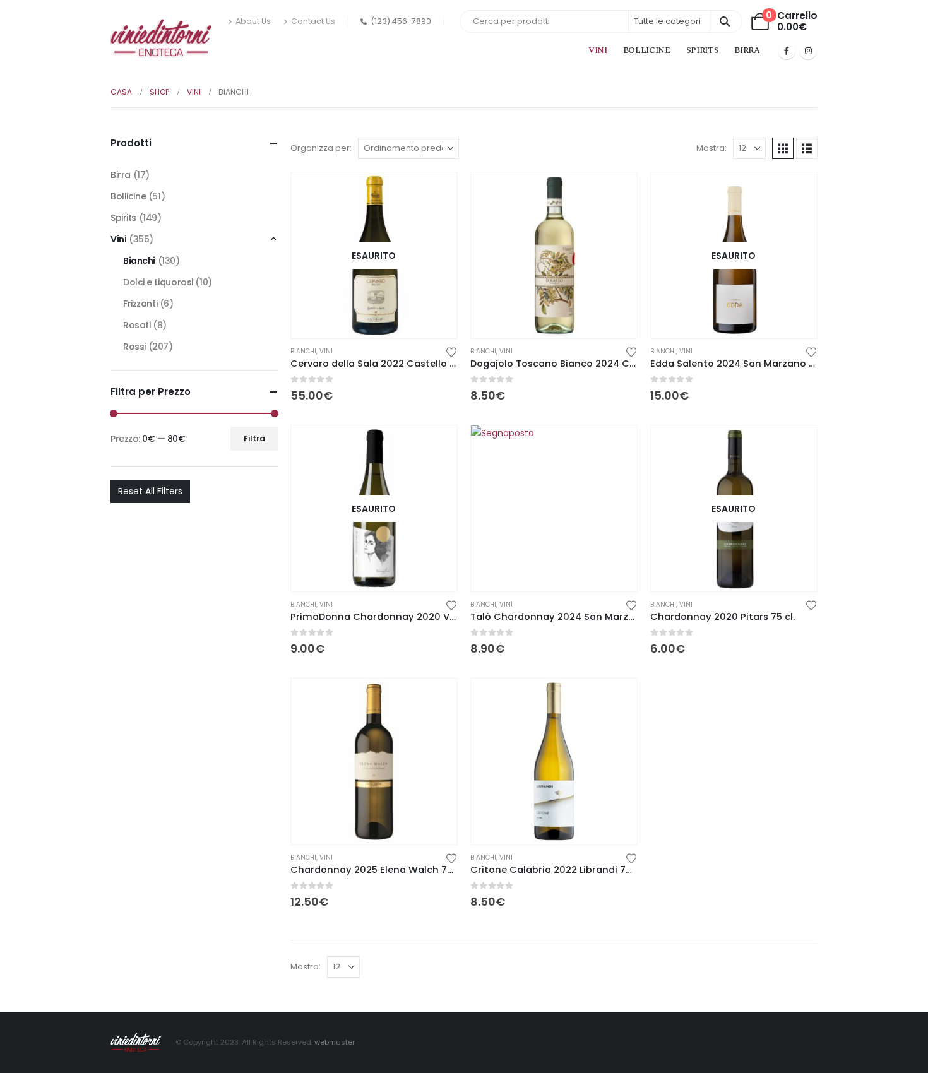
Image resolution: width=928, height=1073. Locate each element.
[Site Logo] (160, 39)
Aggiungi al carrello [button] (616, 193)
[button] (783, 148)
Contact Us (313, 21)
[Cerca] (725, 21)
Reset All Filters (150, 491)
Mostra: (711, 148)
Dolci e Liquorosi (158, 282)
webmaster (334, 1042)
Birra (746, 50)
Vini (597, 50)
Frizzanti (140, 303)
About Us (253, 21)
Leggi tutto (436, 193)
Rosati (136, 325)
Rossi (134, 346)
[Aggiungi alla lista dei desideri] (451, 351)
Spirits (702, 50)
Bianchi (303, 351)
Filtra (254, 438)
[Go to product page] (554, 255)
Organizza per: (321, 148)
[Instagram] (808, 50)
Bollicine (646, 50)
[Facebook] (786, 50)
